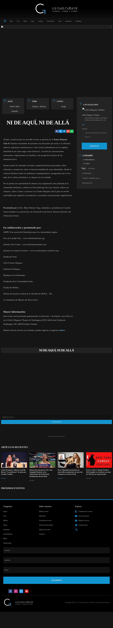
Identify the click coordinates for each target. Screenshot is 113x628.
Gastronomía (68, 21)
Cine (18, 21)
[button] (57, 131)
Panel (87, 163)
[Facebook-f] (10, 591)
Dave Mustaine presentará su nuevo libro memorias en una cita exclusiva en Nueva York (70, 472)
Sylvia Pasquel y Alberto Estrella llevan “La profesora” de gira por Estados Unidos (13, 472)
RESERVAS (94, 146)
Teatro (11, 21)
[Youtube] (26, 591)
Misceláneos (78, 21)
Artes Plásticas (50, 21)
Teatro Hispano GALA (91, 178)
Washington (87, 183)
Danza (32, 21)
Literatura (40, 21)
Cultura (91, 168)
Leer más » (3, 478)
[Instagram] (16, 591)
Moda (59, 21)
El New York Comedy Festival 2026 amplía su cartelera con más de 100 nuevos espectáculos (98, 472)
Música (25, 21)
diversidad (86, 173)
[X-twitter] (21, 591)
